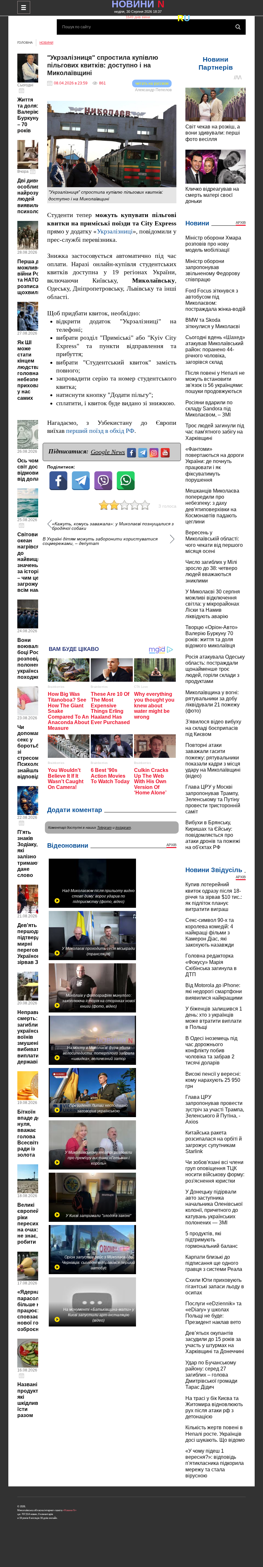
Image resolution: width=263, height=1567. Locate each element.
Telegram (104, 827)
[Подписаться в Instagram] (154, 452)
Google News (108, 451)
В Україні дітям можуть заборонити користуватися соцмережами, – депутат (100, 541)
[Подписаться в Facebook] (132, 452)
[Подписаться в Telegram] (143, 452)
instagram (123, 827)
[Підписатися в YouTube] (166, 452)
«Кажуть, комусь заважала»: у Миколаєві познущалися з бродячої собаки (113, 525)
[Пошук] (238, 27)
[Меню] (23, 7)
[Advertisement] (112, 593)
